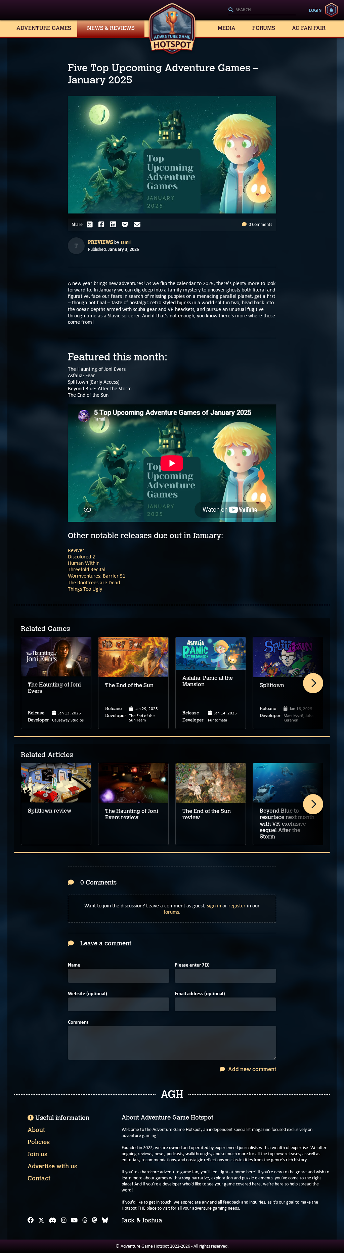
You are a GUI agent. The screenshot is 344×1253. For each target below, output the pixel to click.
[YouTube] (74, 1220)
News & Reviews (111, 28)
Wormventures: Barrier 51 (96, 576)
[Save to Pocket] (126, 225)
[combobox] (262, 10)
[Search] (262, 10)
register (237, 905)
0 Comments (260, 224)
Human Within (83, 563)
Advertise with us (52, 1166)
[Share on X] (91, 225)
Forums (263, 28)
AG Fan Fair (309, 28)
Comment (78, 1022)
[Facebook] (31, 1220)
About (36, 1130)
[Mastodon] (94, 1220)
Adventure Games (43, 28)
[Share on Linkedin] (115, 225)
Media (226, 28)
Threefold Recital (86, 569)
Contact (39, 1178)
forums (171, 912)
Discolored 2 (81, 556)
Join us (37, 1154)
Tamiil (125, 242)
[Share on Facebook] (103, 225)
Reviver (76, 550)
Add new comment (251, 1069)
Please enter (192, 965)
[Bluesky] (105, 1220)
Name (74, 965)
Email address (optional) (200, 993)
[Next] (313, 683)
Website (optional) (87, 993)
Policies (39, 1142)
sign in (214, 905)
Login (315, 10)
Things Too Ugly (85, 589)
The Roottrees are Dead (94, 582)
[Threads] (85, 1220)
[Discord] (52, 1220)
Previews (100, 242)
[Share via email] (139, 225)
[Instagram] (64, 1220)
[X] (41, 1220)
